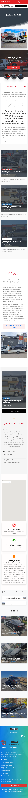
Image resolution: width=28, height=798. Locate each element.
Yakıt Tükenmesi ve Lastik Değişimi (13, 457)
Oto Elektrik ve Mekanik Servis (12, 462)
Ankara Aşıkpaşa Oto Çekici (12, 686)
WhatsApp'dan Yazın (14, 545)
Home (5, 18)
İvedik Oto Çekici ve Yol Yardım (13, 658)
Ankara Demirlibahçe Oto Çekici (13, 713)
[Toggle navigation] (12, 6)
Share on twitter (22, 591)
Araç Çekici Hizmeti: (9, 451)
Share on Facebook (8, 591)
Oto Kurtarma (8, 454)
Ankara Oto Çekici (5, 1)
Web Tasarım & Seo (7, 789)
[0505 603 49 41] (14, 525)
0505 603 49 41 (23, 2)
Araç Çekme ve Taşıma (10, 460)
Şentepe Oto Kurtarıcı (10, 631)
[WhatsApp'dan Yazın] (14, 540)
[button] (14, 451)
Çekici (10, 18)
